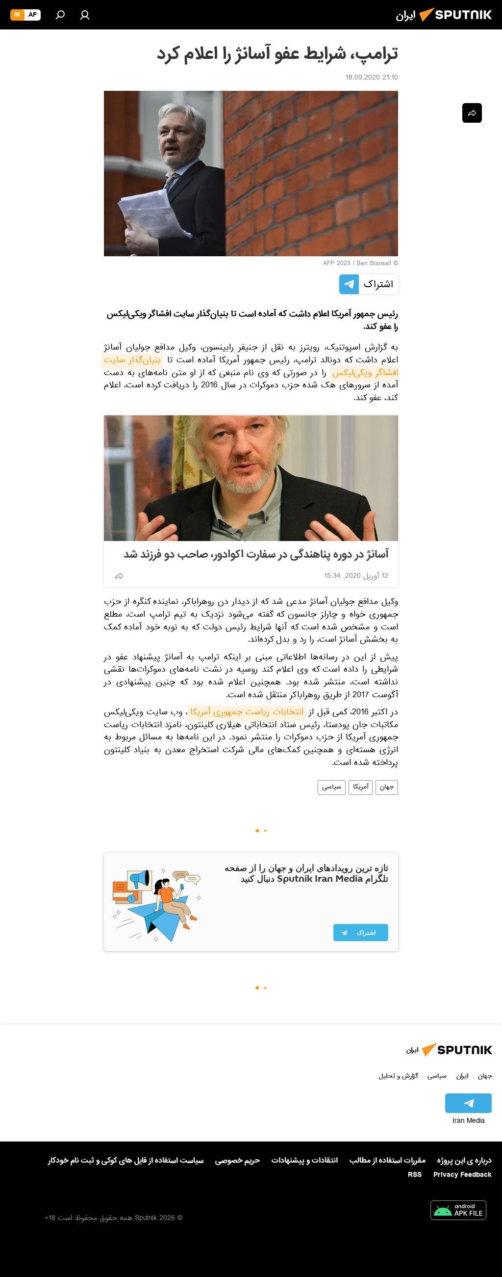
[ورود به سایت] (85, 15)
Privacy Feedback (462, 1175)
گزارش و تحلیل (398, 1076)
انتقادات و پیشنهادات (305, 1161)
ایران (462, 1076)
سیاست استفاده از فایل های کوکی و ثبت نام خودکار (125, 1161)
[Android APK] (458, 1212)
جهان (387, 787)
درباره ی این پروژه (464, 1161)
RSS (415, 1175)
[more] (119, 576)
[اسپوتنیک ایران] (458, 24)
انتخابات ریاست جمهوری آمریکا (246, 713)
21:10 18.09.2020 (372, 78)
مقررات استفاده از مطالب (388, 1161)
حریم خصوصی (237, 1161)
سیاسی (331, 787)
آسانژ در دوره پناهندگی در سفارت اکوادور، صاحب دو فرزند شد (256, 555)
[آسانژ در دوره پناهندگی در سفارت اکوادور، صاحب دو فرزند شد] (251, 478)
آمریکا (360, 787)
